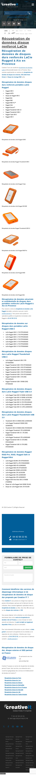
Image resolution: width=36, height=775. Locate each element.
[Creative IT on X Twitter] (4, 23)
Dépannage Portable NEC (20, 762)
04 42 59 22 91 (20, 537)
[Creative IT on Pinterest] (14, 23)
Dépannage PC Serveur (29, 760)
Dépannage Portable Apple (10, 753)
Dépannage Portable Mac (20, 760)
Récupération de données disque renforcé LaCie (16, 42)
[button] (32, 4)
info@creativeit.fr (7, 313)
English (26, 1)
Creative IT (9, 5)
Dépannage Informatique (9, 736)
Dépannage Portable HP (19, 751)
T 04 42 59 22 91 (18, 20)
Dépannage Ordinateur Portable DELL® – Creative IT (9, 765)
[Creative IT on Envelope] (22, 727)
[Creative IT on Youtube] (19, 23)
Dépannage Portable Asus (10, 755)
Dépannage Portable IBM (20, 753)
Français (33, 1)
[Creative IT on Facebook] (9, 23)
